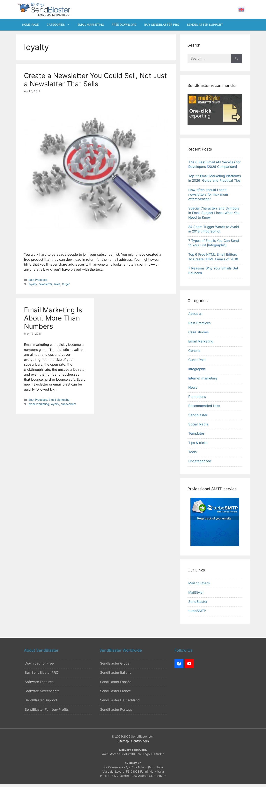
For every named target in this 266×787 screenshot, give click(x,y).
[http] (178, 663)
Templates (196, 433)
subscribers (68, 404)
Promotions (197, 397)
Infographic (197, 369)
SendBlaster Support (41, 700)
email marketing (38, 404)
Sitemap (123, 741)
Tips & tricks (197, 443)
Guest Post (197, 360)
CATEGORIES (56, 24)
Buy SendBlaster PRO (41, 672)
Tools (192, 452)
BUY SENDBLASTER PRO (161, 24)
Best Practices (37, 279)
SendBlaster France (115, 691)
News (192, 387)
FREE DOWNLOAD (124, 24)
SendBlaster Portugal (116, 709)
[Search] (236, 58)
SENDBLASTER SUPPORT (205, 24)
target (66, 284)
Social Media (198, 424)
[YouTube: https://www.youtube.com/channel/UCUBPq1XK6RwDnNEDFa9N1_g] (189, 663)
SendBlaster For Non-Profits (47, 709)
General (194, 351)
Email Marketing (59, 399)
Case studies (198, 332)
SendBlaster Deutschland (120, 700)
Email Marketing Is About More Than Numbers (53, 318)
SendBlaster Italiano (115, 672)
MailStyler (196, 592)
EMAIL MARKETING (91, 24)
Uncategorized (199, 461)
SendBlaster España (116, 682)
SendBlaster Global (115, 663)
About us (195, 314)
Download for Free (39, 663)
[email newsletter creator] (215, 124)
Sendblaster (197, 415)
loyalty (32, 284)
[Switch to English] (241, 10)
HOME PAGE (30, 24)
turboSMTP (197, 611)
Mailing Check (199, 583)
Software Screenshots (42, 691)
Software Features (39, 682)
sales (57, 284)
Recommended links (204, 406)
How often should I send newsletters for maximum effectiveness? (208, 194)
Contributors (140, 741)
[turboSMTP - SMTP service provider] (214, 545)
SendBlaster (197, 602)
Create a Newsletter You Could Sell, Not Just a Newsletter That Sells (95, 79)
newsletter (45, 284)
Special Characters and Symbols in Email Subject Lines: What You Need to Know (214, 213)
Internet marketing (202, 378)
